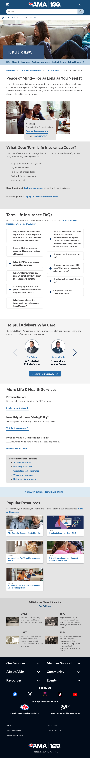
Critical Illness (74, 62)
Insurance (10, 70)
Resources (14, 680)
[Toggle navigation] (8, 4)
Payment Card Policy (54, 730)
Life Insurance (52, 70)
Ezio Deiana (31, 357)
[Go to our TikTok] (60, 694)
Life (8, 62)
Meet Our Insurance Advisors (45, 374)
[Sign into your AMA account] (80, 4)
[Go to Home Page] (45, 745)
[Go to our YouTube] (75, 694)
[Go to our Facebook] (15, 694)
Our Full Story (45, 606)
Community (55, 672)
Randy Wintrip (58, 357)
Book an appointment (33, 188)
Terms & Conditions (14, 730)
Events (52, 680)
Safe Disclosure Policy (14, 735)
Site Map (9, 725)
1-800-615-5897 (39, 136)
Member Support (59, 663)
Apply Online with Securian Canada (42, 196)
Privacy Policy (52, 725)
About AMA (15, 672)
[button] (15, 353)
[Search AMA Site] (80, 11)
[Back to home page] (45, 4)
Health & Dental (58, 62)
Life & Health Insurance (30, 70)
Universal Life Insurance (24, 479)
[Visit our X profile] (30, 694)
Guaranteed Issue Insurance (26, 471)
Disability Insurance (21, 62)
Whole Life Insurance (23, 475)
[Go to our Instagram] (45, 694)
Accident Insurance (41, 62)
